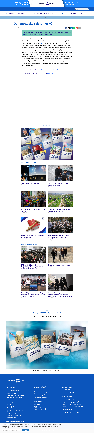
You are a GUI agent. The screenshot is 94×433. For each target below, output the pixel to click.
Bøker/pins (39, 9)
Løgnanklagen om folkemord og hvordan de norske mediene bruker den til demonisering (33, 294)
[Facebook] (62, 413)
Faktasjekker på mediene (41, 397)
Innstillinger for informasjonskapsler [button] (10, 430)
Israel (40, 43)
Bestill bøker (47, 126)
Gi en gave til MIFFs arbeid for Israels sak (47, 313)
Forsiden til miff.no (39, 390)
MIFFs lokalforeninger (40, 408)
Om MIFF (37, 406)
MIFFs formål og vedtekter (41, 410)
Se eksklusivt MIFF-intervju (30, 183)
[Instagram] (70, 413)
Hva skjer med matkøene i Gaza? (59, 265)
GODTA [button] (25, 430)
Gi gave (16, 9)
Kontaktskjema (14, 390)
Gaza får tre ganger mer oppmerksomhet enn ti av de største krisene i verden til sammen (60, 294)
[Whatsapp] (75, 413)
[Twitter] (65, 413)
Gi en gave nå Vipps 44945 (21, 3)
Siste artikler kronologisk (41, 392)
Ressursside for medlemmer (42, 412)
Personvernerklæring (40, 413)
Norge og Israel (38, 396)
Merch (59, 9)
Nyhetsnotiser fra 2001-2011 (50, 70)
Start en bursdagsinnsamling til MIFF (73, 406)
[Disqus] (46, 98)
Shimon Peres (51, 73)
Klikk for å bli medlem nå (71, 3)
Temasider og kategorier (41, 394)
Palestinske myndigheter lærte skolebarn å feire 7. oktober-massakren (58, 237)
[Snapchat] (80, 413)
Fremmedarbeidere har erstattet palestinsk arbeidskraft (59, 210)
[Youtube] (68, 413)
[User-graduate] (83, 413)
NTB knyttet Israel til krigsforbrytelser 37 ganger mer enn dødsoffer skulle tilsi (32, 266)
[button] (69, 28)
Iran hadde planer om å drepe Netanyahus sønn (58, 184)
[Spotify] (78, 413)
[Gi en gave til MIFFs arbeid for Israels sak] (47, 308)
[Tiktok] (73, 413)
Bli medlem (9, 9)
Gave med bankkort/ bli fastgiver (72, 401)
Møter (33, 9)
